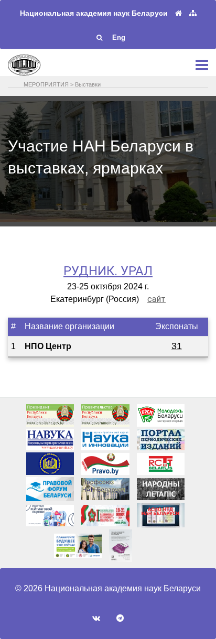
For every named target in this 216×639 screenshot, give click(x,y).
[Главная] (178, 13)
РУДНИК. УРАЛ (108, 271)
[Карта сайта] (193, 13)
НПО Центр (48, 346)
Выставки (88, 84)
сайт (156, 299)
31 (176, 346)
